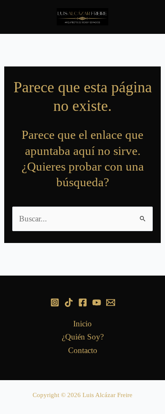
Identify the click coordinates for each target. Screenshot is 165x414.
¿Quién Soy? (83, 336)
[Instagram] (54, 302)
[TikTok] (68, 302)
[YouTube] (96, 302)
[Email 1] (110, 302)
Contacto (82, 350)
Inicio (82, 323)
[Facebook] (82, 302)
